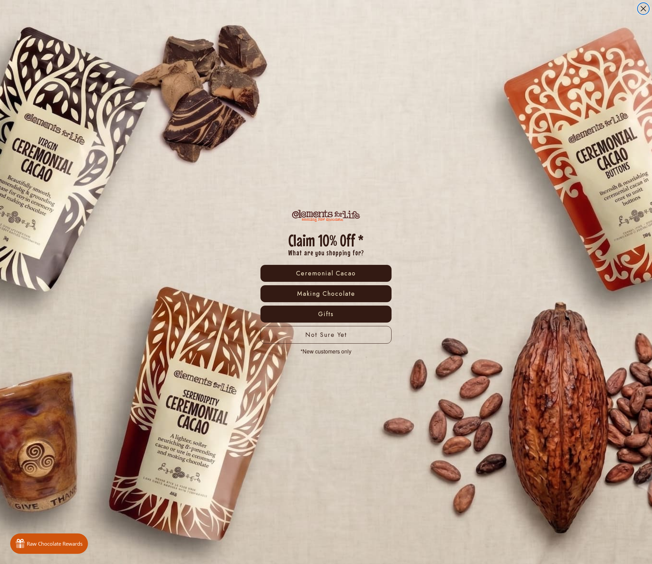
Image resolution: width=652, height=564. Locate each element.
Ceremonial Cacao (326, 273)
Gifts (326, 314)
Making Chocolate (326, 293)
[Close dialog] (643, 9)
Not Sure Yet (326, 334)
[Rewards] (49, 543)
